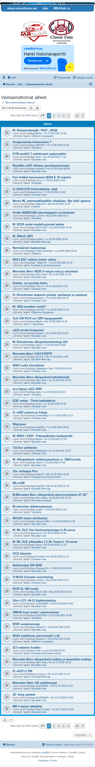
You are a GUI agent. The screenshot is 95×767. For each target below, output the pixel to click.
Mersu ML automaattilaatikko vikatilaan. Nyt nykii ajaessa (52, 201)
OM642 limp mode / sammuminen (36, 612)
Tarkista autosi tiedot (18, 15)
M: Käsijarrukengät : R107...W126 (35, 130)
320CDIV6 (41, 615)
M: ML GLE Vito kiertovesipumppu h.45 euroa (44, 530)
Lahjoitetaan (37, 324)
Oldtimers (36, 253)
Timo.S (39, 286)
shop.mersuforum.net (22, 8)
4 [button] (63, 116)
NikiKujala (41, 450)
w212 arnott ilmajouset (28, 330)
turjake (39, 239)
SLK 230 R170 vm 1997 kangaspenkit (38, 318)
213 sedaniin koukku (27, 647)
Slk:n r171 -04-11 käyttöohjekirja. (35, 600)
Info (45, 8)
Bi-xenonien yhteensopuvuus (32, 506)
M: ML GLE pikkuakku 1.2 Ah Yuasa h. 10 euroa (45, 541)
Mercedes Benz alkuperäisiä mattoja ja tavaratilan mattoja (52, 659)
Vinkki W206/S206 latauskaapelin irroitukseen (44, 212)
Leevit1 (40, 580)
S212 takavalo (22, 553)
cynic (39, 403)
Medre (39, 321)
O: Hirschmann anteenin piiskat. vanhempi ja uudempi (50, 295)
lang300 (40, 427)
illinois (39, 133)
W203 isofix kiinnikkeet (28, 365)
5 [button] (68, 116)
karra (39, 180)
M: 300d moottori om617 (29, 306)
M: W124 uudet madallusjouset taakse (38, 224)
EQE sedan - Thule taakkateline (34, 400)
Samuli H (40, 627)
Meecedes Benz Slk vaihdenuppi (35, 682)
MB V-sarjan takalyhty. (28, 706)
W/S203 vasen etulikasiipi (30, 518)
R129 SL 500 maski (25, 588)
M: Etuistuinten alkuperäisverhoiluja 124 (40, 342)
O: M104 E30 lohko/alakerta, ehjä (35, 189)
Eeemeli (40, 556)
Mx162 (39, 356)
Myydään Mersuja (40, 241)
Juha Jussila (42, 709)
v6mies (40, 333)
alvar (38, 156)
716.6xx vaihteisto (25, 447)
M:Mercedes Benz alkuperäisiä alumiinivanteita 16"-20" (50, 494)
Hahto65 (40, 168)
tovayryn (40, 674)
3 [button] (58, 116)
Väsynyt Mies (43, 521)
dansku (40, 298)
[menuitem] (11, 77)
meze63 (40, 309)
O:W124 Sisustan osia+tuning (33, 577)
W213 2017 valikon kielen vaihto (34, 259)
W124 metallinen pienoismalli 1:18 (36, 635)
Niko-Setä (41, 274)
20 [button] (77, 116)
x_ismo (40, 215)
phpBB (45, 752)
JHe (38, 650)
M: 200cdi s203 (23, 236)
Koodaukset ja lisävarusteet (46, 265)
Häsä (39, 345)
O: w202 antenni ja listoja (30, 412)
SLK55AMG (42, 603)
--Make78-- (42, 262)
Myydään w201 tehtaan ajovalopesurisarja (41, 165)
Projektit (35, 206)
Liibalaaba (41, 368)
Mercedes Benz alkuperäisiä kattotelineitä (41, 377)
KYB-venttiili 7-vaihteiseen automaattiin (39, 153)
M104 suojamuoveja (26, 624)
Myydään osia (38, 159)
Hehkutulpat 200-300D (27, 565)
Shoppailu (36, 183)
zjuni (38, 392)
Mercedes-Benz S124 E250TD (32, 353)
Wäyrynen (19, 424)
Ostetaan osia (38, 194)
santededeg (42, 415)
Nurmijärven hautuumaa (29, 248)
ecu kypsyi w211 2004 (27, 389)
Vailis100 (40, 204)
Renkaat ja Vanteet (41, 500)
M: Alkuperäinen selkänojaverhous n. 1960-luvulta (47, 459)
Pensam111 (42, 568)
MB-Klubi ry (62, 8)
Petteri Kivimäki (44, 251)
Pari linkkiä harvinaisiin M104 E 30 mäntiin (42, 177)
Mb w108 (19, 483)
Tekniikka (36, 147)
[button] (42, 115)
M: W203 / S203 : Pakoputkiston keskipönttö (42, 436)
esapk (39, 509)
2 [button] (54, 116)
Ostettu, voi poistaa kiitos (30, 283)
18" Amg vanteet (24, 694)
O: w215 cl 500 (22, 671)
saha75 (40, 474)
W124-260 (41, 227)
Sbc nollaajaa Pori (25, 471)
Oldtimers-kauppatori (42, 136)
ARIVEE (40, 145)
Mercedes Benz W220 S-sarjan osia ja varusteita (45, 271)
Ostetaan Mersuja (40, 676)
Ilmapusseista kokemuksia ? (32, 142)
